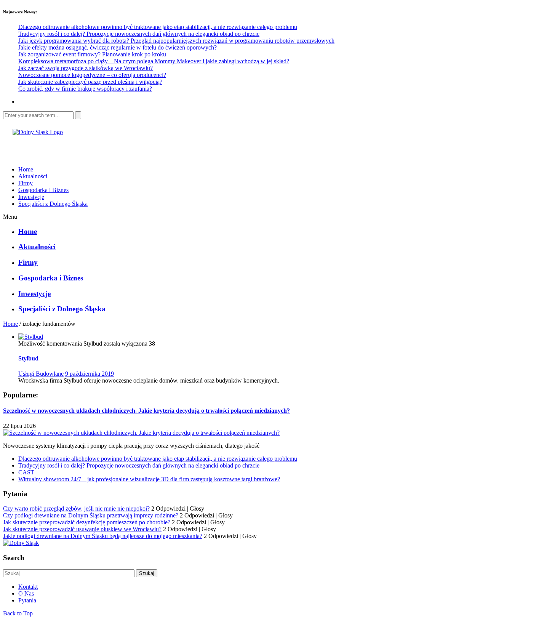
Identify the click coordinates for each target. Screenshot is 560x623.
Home (25, 169)
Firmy (25, 183)
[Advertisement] (92, 147)
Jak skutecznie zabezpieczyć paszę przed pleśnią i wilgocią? (90, 81)
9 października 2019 (89, 373)
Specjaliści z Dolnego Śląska (53, 203)
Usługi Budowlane (41, 373)
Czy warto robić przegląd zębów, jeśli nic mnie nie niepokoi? (76, 508)
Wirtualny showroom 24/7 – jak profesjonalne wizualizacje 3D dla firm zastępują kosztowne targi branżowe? (149, 479)
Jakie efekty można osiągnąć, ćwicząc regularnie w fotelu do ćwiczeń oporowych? (117, 47)
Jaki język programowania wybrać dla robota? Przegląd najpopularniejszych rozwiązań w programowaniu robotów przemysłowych (176, 40)
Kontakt (28, 586)
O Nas (26, 593)
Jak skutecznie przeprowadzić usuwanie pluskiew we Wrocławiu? (82, 529)
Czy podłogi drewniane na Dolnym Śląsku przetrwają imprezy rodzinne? (90, 515)
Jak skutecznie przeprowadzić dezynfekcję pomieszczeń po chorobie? (86, 522)
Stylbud (28, 358)
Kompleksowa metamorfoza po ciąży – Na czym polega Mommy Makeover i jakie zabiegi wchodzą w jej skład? (153, 61)
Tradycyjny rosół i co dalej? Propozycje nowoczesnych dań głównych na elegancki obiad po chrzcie (138, 33)
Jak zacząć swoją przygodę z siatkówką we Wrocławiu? (85, 68)
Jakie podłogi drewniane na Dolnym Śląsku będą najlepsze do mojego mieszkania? (102, 536)
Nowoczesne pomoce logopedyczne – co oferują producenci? (92, 75)
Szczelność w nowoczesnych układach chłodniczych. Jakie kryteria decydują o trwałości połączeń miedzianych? (146, 410)
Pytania (27, 600)
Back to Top (18, 613)
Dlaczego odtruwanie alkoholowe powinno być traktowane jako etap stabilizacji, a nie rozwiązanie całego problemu (157, 27)
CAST (26, 472)
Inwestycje (31, 197)
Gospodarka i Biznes (43, 190)
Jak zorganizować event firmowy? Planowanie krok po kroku (92, 54)
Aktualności (32, 176)
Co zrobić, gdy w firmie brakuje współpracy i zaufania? (85, 88)
